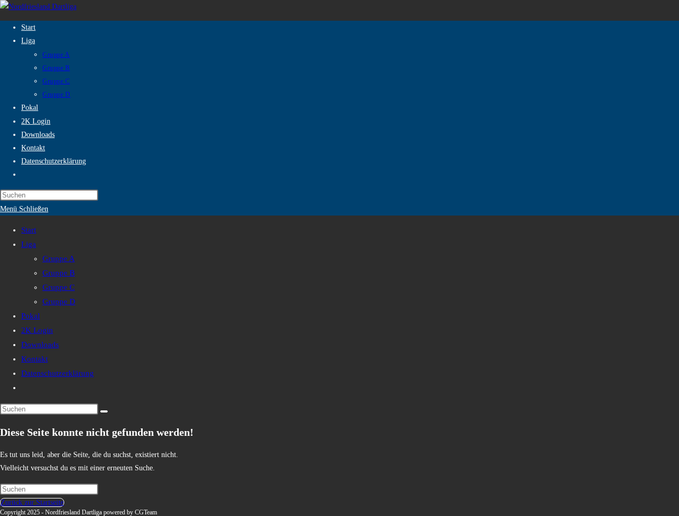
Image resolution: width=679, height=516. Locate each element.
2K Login (37, 330)
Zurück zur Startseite (32, 502)
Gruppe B (58, 273)
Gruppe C (58, 287)
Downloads (40, 344)
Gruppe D (58, 301)
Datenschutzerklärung (57, 373)
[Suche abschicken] (104, 411)
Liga (28, 244)
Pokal (30, 316)
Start (28, 230)
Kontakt (34, 359)
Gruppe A (58, 258)
